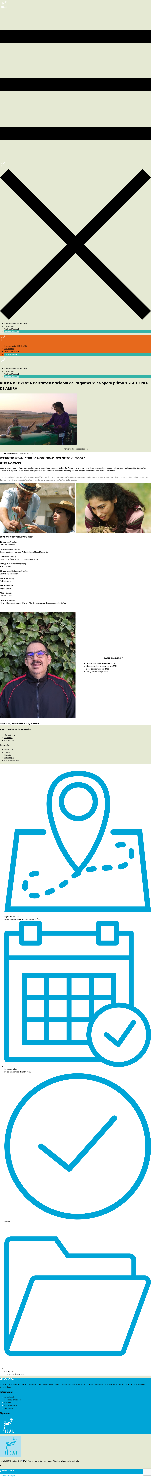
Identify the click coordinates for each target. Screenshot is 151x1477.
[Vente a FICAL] (4, 8)
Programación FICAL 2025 (15, 323)
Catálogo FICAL (11, 1405)
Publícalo (8, 737)
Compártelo (9, 735)
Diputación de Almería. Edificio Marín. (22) (22, 919)
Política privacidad (12, 1400)
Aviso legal (9, 1397)
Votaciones (9, 326)
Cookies (7, 1402)
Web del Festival (11, 329)
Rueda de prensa (16, 1374)
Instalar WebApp (11, 332)
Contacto (8, 1408)
